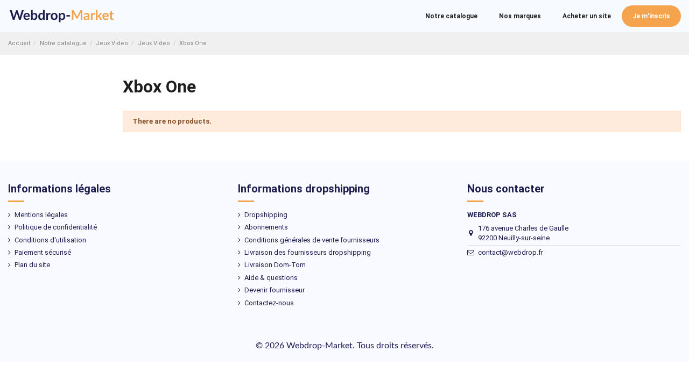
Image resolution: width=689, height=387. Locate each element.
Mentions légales (41, 215)
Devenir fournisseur (274, 290)
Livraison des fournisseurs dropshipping (307, 252)
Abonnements (266, 227)
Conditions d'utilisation (50, 240)
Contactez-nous (269, 303)
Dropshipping (265, 215)
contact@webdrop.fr (510, 252)
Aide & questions (271, 278)
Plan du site (32, 265)
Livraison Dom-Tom (275, 265)
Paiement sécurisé (43, 252)
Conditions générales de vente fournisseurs (311, 240)
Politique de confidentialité (56, 227)
